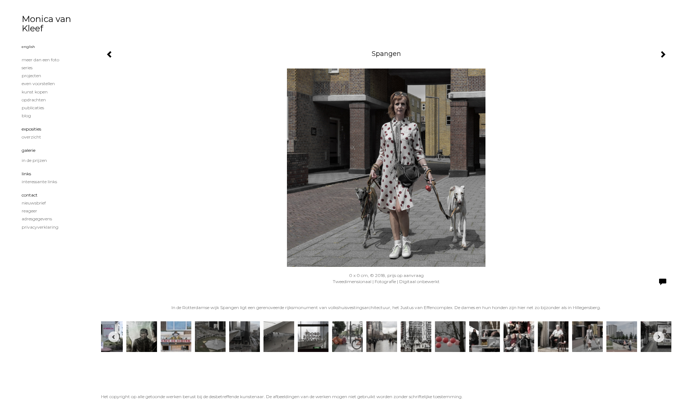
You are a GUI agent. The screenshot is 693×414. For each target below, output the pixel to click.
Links (26, 173)
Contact (30, 195)
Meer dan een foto (40, 59)
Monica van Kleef (46, 24)
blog (26, 115)
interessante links (39, 181)
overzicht (31, 137)
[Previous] (113, 336)
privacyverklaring (40, 227)
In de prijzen (34, 160)
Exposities (31, 129)
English (28, 46)
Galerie (28, 150)
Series (27, 67)
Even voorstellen (38, 83)
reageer (29, 210)
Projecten (31, 75)
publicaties (33, 107)
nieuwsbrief (34, 203)
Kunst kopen (35, 91)
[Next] (658, 336)
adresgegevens (37, 218)
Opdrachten (34, 99)
